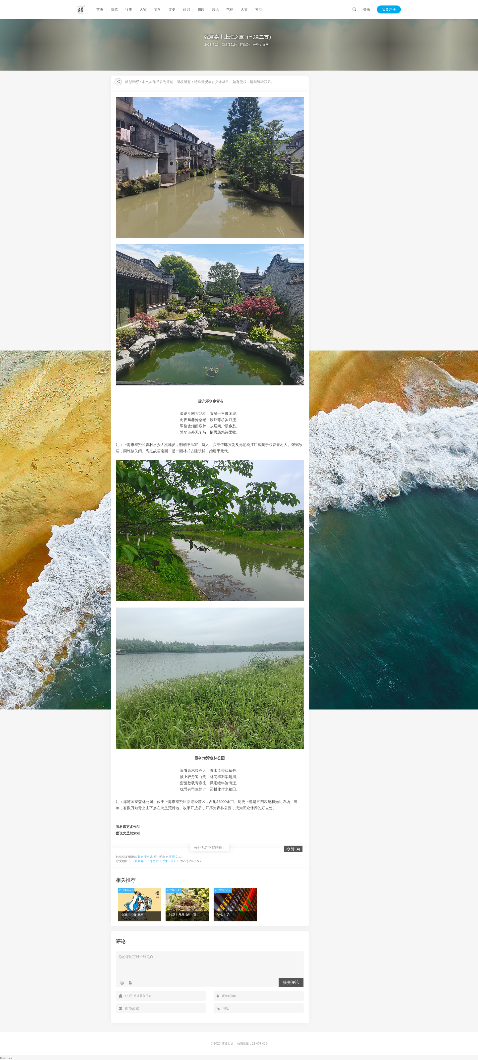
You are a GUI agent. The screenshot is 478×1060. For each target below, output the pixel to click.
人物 (143, 9)
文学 (157, 9)
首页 (99, 9)
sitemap (6, 1058)
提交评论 (291, 982)
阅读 (200, 9)
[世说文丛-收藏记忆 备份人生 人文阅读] (81, 9)
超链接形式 (145, 857)
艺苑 (229, 9)
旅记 (186, 9)
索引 (258, 9)
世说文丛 (175, 857)
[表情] (122, 982)
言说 (215, 9)
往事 (128, 9)
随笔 (114, 9)
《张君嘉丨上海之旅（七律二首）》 (155, 861)
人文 (244, 9)
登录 (366, 9)
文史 (172, 9)
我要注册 (389, 9)
